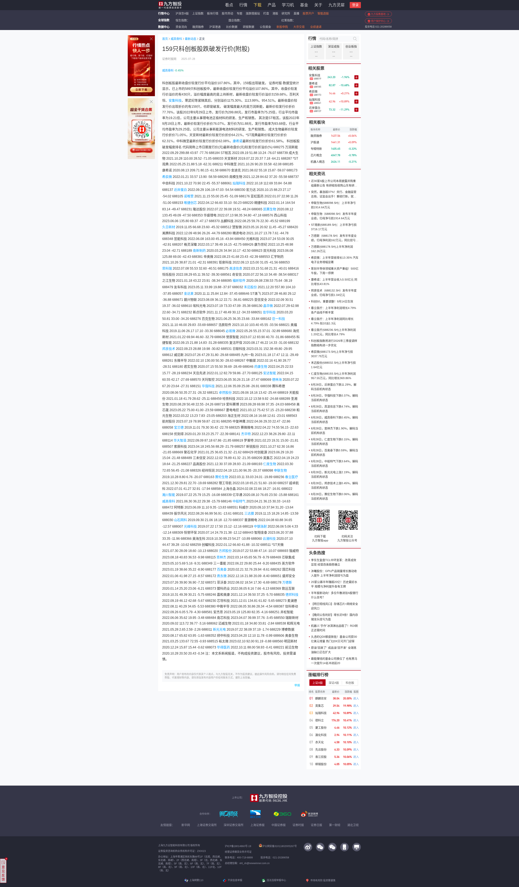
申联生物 (280, 470)
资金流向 (181, 26)
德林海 (277, 379)
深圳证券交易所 (233, 825)
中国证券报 (278, 825)
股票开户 (308, 13)
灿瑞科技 (239, 183)
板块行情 (212, 13)
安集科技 (175, 100)
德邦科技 (291, 594)
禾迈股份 (250, 287)
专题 (240, 13)
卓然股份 (225, 392)
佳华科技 (269, 312)
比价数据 (231, 26)
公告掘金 (265, 26)
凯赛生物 (269, 209)
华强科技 (208, 386)
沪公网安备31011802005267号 (279, 846)
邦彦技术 (168, 348)
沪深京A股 (182, 13)
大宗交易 (299, 26)
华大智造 (180, 440)
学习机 (288, 5)
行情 (243, 5)
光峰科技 (190, 526)
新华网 (185, 825)
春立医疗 (291, 477)
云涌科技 (269, 538)
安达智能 (269, 373)
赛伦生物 (221, 477)
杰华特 (246, 434)
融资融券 (198, 26)
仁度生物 (269, 464)
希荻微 (167, 176)
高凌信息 (235, 268)
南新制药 (199, 250)
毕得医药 (223, 647)
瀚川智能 (168, 495)
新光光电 (219, 629)
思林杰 (221, 557)
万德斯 (287, 582)
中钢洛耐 (260, 526)
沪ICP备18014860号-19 (238, 846)
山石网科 (180, 520)
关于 (318, 5)
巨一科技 (278, 318)
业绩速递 (316, 26)
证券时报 (298, 825)
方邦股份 (225, 551)
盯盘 (266, 13)
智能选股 (323, 13)
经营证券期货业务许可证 (238, 851)
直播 (296, 13)
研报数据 (248, 26)
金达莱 (189, 293)
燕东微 (222, 576)
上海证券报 (257, 825)
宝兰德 (179, 427)
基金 (304, 5)
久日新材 (168, 227)
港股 (275, 13)
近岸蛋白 (180, 189)
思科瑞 (167, 268)
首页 (165, 38)
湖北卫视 (353, 825)
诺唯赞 (189, 196)
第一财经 (334, 825)
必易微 (230, 331)
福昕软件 (239, 280)
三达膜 (249, 513)
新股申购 (282, 26)
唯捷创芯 (190, 202)
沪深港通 (215, 26)
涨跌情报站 (253, 13)
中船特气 (239, 501)
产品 (272, 5)
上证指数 (198, 13)
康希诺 (237, 141)
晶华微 (268, 305)
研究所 (286, 13)
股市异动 (227, 13)
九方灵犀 (336, 5)
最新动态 (190, 38)
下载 (257, 5)
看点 (229, 5)
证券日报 (316, 825)
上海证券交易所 (207, 825)
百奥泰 (222, 569)
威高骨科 (176, 38)
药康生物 (260, 366)
